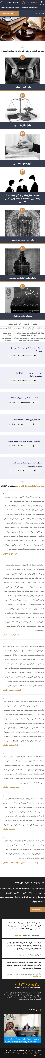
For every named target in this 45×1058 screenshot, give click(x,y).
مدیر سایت (18, 935)
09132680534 (32, 2)
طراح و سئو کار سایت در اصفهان (28, 1053)
